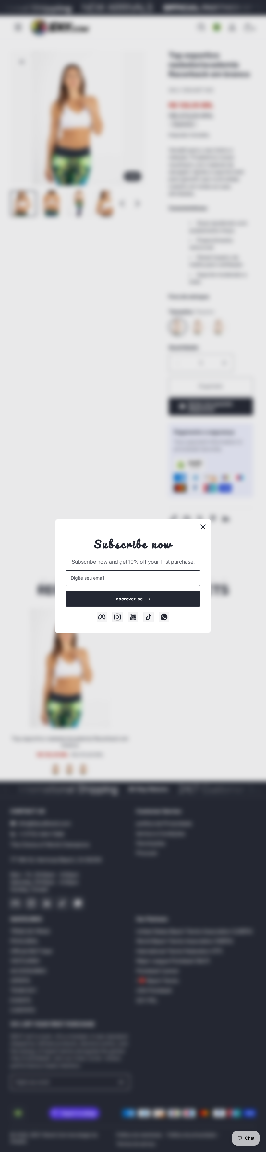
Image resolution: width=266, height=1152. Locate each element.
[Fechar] (203, 527)
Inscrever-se (129, 598)
